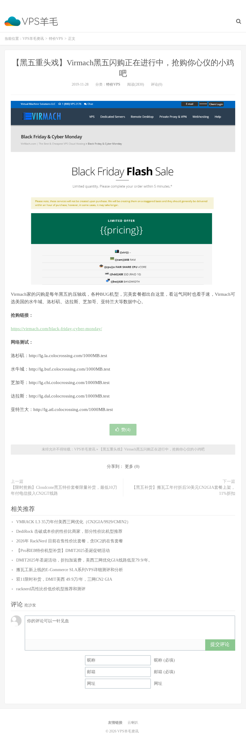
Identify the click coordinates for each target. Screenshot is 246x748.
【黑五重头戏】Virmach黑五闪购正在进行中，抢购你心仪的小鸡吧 (152, 449)
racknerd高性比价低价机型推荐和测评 (51, 589)
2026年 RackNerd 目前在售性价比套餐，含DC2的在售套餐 (69, 541)
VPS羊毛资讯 (31, 21)
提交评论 (220, 644)
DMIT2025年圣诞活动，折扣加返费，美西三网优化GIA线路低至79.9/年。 (84, 560)
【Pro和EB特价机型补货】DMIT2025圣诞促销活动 (63, 550)
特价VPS (56, 39)
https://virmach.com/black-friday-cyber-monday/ (56, 328)
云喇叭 (133, 722)
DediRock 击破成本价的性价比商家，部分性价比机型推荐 (69, 531)
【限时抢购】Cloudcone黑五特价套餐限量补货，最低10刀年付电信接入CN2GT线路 (64, 490)
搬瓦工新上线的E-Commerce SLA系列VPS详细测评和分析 (69, 570)
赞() (125, 429)
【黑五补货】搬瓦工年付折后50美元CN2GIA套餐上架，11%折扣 (183, 490)
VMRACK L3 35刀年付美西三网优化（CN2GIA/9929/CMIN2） (73, 522)
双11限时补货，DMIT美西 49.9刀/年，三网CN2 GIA (64, 579)
